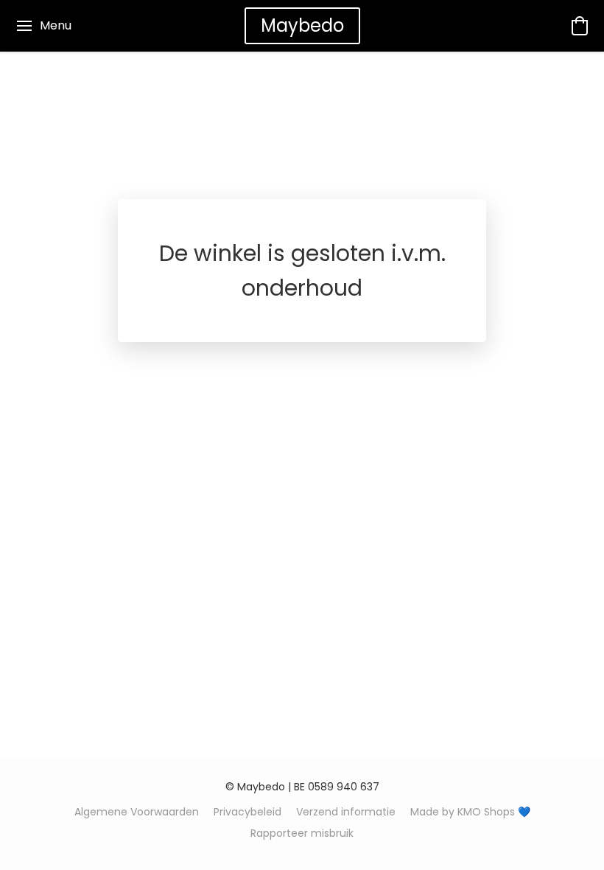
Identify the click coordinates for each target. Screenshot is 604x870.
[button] (302, 25)
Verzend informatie (346, 811)
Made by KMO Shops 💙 (470, 811)
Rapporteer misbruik (302, 833)
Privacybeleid (247, 811)
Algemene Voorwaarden (136, 811)
